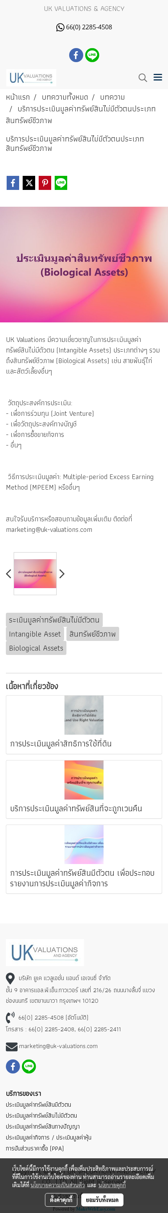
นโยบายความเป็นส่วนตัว (57, 1184)
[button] (140, 77)
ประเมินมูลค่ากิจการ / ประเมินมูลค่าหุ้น (48, 1137)
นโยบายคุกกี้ (112, 1184)
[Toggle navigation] (157, 77)
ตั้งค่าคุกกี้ (61, 1199)
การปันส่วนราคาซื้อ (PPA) (35, 1148)
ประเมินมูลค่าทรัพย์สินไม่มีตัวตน (41, 1115)
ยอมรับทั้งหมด (102, 1199)
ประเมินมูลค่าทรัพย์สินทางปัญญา (43, 1126)
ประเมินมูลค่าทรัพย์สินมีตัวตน (38, 1104)
